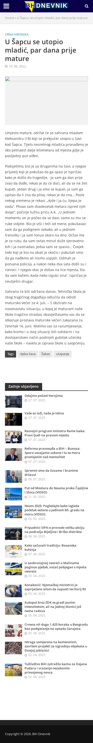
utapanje (62, 354)
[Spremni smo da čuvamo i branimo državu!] (13, 476)
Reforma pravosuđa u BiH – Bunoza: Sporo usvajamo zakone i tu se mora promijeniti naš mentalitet (52, 452)
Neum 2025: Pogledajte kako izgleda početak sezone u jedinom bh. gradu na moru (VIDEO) (54, 510)
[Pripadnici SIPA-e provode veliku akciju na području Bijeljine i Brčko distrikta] (13, 533)
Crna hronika (17, 34)
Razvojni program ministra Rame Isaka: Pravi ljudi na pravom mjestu (55, 433)
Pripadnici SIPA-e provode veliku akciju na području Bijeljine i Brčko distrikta (54, 530)
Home (9, 18)
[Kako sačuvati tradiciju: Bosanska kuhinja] (13, 551)
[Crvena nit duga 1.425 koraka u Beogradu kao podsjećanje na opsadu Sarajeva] (13, 630)
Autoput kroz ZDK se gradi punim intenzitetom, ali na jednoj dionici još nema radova (53, 606)
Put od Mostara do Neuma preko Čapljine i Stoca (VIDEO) (56, 490)
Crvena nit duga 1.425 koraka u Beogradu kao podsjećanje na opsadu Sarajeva (56, 626)
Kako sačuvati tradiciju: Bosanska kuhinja (50, 547)
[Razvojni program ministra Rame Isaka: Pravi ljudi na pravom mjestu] (13, 436)
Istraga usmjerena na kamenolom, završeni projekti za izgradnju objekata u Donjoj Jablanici (56, 646)
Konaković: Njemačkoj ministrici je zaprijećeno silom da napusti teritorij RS (55, 587)
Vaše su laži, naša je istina (44, 413)
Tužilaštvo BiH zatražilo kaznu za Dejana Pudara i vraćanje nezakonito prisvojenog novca (56, 668)
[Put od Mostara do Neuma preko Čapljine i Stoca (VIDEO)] (13, 493)
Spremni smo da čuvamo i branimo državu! (51, 472)
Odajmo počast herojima (44, 396)
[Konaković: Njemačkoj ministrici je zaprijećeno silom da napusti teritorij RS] (13, 590)
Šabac (45, 354)
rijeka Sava (27, 354)
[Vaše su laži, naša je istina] (13, 419)
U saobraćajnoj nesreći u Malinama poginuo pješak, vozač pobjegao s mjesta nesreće (56, 567)
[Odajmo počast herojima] (13, 401)
